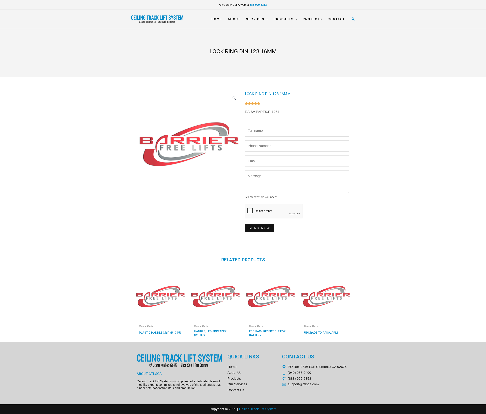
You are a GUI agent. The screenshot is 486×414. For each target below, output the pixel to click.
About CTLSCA (149, 374)
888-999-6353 (258, 4)
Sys (267, 409)
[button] (353, 19)
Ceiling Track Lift (251, 409)
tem (274, 409)
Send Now (259, 228)
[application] (266, 19)
